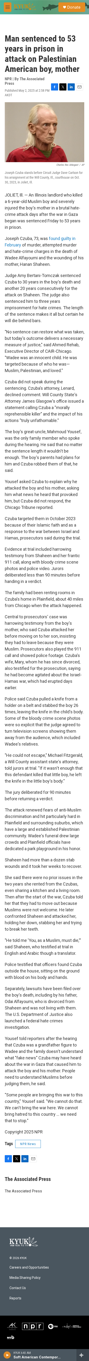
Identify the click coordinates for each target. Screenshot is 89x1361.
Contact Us (17, 1288)
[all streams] (82, 1355)
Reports (15, 1298)
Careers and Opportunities (29, 1267)
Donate (73, 7)
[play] (7, 1355)
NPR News (28, 1144)
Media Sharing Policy (25, 1278)
